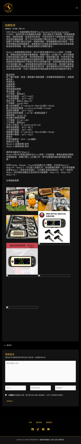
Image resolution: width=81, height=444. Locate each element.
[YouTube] (48, 429)
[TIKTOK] (38, 429)
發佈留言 (8, 29)
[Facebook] (32, 429)
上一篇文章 (6, 345)
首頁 (30, 422)
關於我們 (39, 422)
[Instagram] (43, 429)
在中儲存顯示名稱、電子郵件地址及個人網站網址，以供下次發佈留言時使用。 (36, 395)
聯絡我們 (49, 422)
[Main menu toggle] (77, 8)
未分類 (15, 29)
